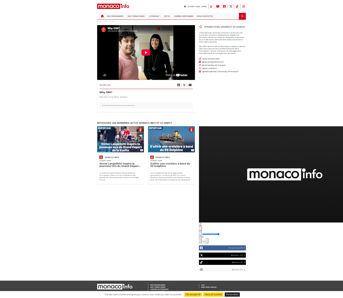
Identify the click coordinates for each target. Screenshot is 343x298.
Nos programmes (157, 285)
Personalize (232, 294)
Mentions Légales (209, 287)
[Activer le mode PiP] (200, 240)
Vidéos (105, 21)
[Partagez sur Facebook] (178, 85)
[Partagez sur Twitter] (184, 85)
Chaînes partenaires (159, 289)
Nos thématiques (157, 287)
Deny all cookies (213, 294)
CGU (202, 285)
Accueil (99, 21)
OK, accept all (193, 294)
